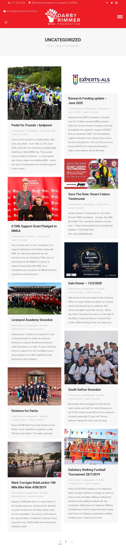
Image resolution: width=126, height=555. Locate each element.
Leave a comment (19, 134)
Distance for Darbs (25, 411)
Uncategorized (18, 131)
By (32, 131)
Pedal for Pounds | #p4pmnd (32, 125)
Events (71, 289)
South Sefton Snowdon (84, 389)
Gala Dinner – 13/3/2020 (85, 283)
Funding (71, 108)
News (78, 108)
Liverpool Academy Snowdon (32, 320)
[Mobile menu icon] (120, 16)
